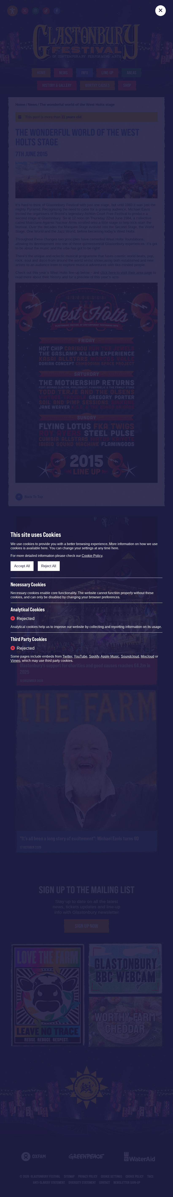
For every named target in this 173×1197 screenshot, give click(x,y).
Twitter (67, 656)
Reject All (48, 566)
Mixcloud (147, 656)
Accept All (22, 566)
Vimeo (15, 660)
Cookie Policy (92, 555)
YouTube (80, 656)
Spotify (94, 656)
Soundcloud (130, 656)
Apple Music (110, 656)
